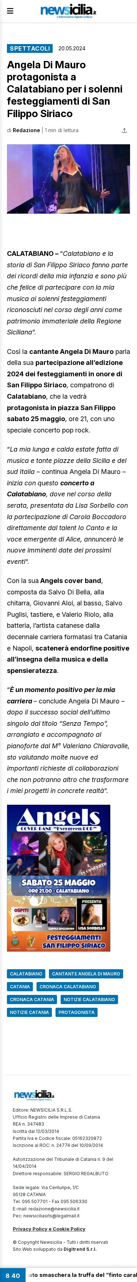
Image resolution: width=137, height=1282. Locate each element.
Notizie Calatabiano (89, 999)
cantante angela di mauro (86, 974)
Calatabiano (26, 974)
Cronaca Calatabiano (67, 986)
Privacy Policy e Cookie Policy (49, 1229)
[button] (68, 179)
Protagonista (76, 1012)
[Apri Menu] (10, 11)
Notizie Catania (29, 1012)
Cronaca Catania (32, 999)
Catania (20, 986)
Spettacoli (30, 48)
